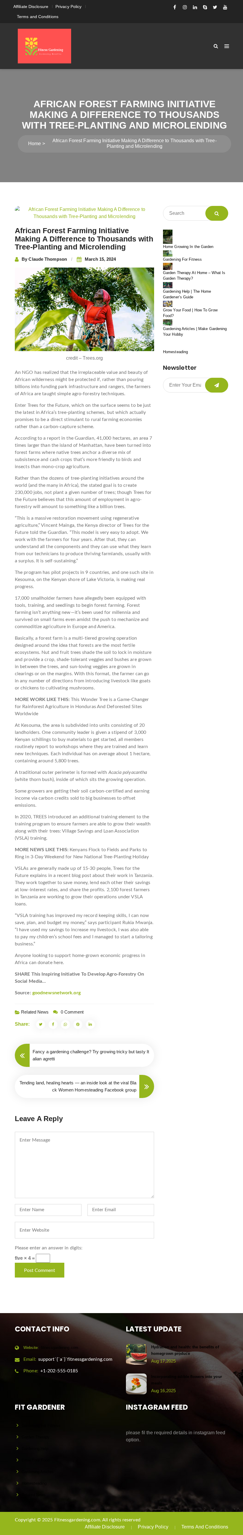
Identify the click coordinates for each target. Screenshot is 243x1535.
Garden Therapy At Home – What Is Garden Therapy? (194, 275)
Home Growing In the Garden (188, 246)
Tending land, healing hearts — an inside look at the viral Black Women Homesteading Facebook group (78, 1086)
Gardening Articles (38, 1472)
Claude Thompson (47, 259)
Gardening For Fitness (182, 259)
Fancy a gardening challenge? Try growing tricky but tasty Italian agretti (91, 1055)
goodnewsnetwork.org (56, 992)
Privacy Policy (68, 6)
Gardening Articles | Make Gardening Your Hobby (195, 331)
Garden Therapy (35, 1437)
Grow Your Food (35, 1460)
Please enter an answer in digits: (48, 1248)
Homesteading (175, 352)
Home (34, 143)
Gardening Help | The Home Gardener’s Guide (187, 294)
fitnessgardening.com (50, 1347)
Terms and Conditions (37, 16)
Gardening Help (35, 1448)
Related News (35, 1011)
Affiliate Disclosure (30, 6)
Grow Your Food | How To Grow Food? (190, 313)
